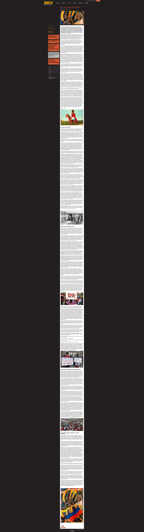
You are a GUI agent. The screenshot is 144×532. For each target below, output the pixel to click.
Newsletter (94, 0)
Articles (69, 3)
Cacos (71, 197)
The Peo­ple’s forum (68, 9)
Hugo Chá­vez (77, 459)
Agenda (86, 3)
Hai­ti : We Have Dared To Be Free (53, 69)
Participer (98, 0)
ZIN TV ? (89, 0)
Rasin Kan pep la (50, 29)
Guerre (53, 77)
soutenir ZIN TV (63, 527)
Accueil (57, 3)
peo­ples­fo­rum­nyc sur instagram (52, 28)
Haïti (52, 78)
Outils (75, 3)
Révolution (50, 78)
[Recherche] (87, 1)
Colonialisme (50, 77)
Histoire (55, 77)
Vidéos (63, 3)
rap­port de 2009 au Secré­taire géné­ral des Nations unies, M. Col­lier (73, 333)
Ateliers (80, 3)
